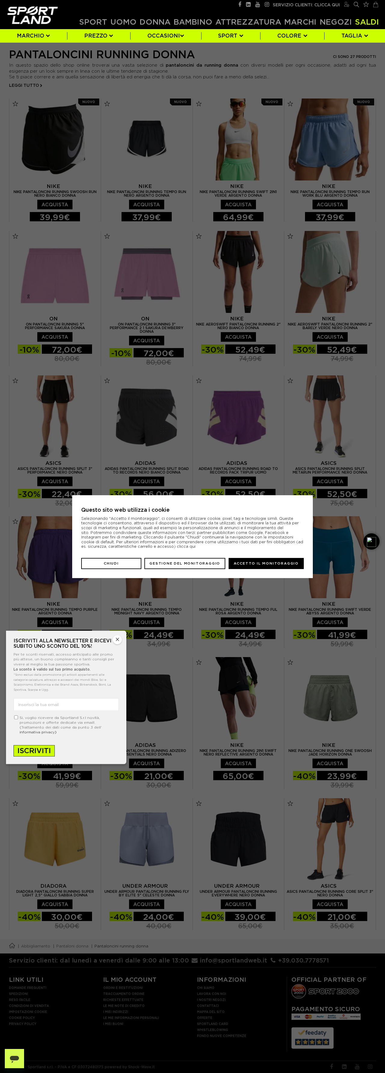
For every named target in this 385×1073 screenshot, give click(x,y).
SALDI (367, 22)
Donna (155, 22)
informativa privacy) (38, 732)
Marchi (300, 22)
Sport (93, 22)
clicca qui (186, 546)
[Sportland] (33, 15)
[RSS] (248, 3)
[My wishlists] (366, 3)
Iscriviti (34, 751)
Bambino (193, 22)
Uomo (123, 22)
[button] (371, 541)
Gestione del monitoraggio (184, 563)
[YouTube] (257, 3)
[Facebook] (239, 3)
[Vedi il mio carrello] (375, 3)
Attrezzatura (248, 22)
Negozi (336, 22)
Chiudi (111, 563)
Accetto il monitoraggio (266, 563)
